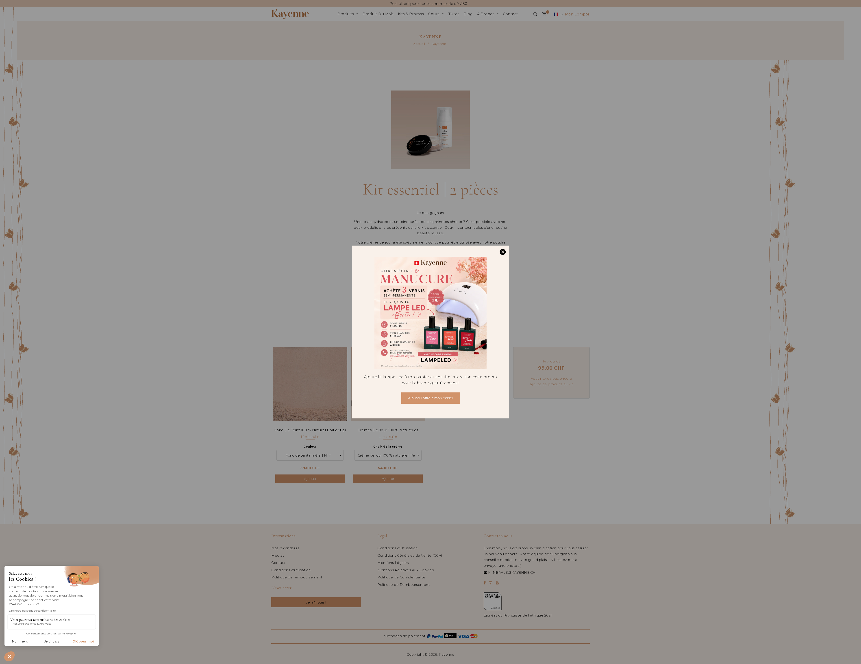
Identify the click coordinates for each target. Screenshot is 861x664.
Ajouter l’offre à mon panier (430, 398)
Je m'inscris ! (145, 646)
